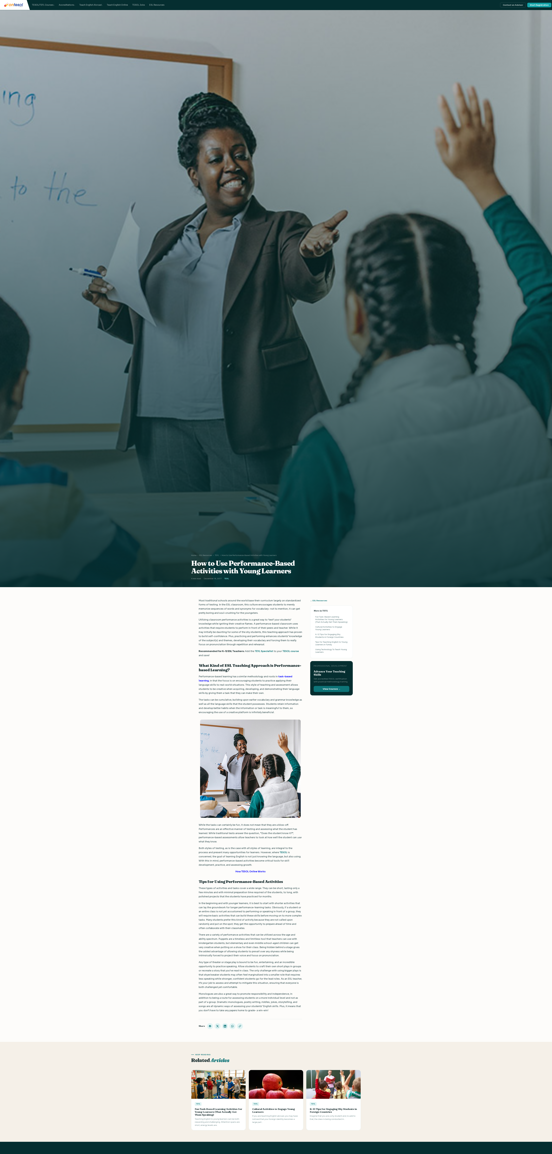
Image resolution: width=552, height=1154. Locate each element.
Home (194, 555)
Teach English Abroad (90, 5)
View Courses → (331, 689)
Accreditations (66, 5)
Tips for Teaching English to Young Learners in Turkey (331, 643)
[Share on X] (217, 1026)
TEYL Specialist (264, 651)
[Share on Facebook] (210, 1026)
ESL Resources (156, 5)
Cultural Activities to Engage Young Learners (328, 628)
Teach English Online (117, 5)
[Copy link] (240, 1026)
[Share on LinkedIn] (225, 1026)
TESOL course (290, 651)
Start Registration (539, 5)
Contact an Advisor (513, 5)
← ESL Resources (318, 600)
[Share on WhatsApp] (232, 1026)
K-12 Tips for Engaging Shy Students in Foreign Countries (329, 635)
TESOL (283, 852)
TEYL (217, 555)
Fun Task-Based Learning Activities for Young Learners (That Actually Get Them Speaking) (331, 619)
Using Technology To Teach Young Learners (331, 650)
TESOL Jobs (138, 5)
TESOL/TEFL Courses (42, 5)
